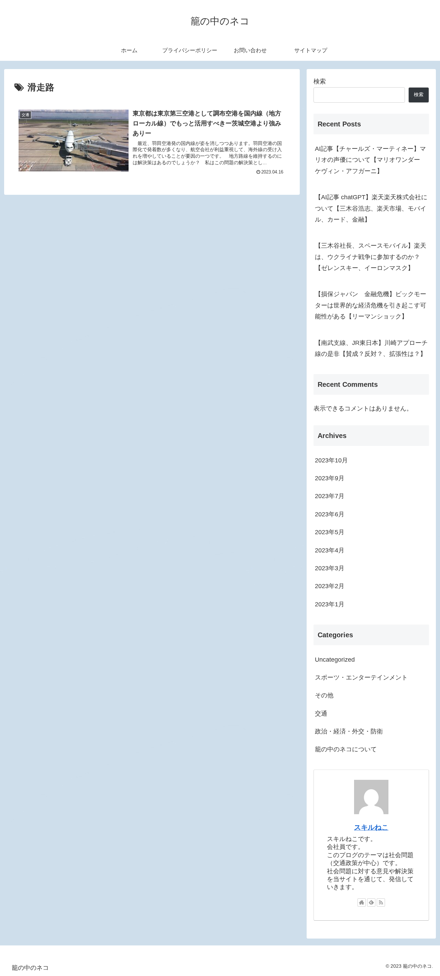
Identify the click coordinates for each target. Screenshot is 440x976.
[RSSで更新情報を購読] (381, 902)
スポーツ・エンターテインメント (361, 677)
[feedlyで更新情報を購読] (371, 902)
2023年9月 (329, 478)
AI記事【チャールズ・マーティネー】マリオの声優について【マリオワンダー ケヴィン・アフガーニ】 (370, 160)
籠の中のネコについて (346, 749)
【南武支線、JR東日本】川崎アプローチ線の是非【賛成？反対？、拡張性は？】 (371, 348)
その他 (324, 695)
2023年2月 (329, 586)
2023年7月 (329, 496)
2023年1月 (329, 604)
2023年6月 (329, 514)
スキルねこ (371, 827)
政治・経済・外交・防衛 (349, 731)
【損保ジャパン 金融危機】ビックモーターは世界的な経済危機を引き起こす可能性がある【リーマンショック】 (370, 305)
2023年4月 (329, 550)
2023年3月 (329, 568)
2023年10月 (331, 460)
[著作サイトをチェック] (362, 902)
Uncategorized (335, 659)
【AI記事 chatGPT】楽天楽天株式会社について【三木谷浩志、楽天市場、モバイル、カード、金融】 (371, 208)
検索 (320, 81)
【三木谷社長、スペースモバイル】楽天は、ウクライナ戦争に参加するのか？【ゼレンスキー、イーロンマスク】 (370, 256)
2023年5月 (329, 532)
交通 (321, 713)
